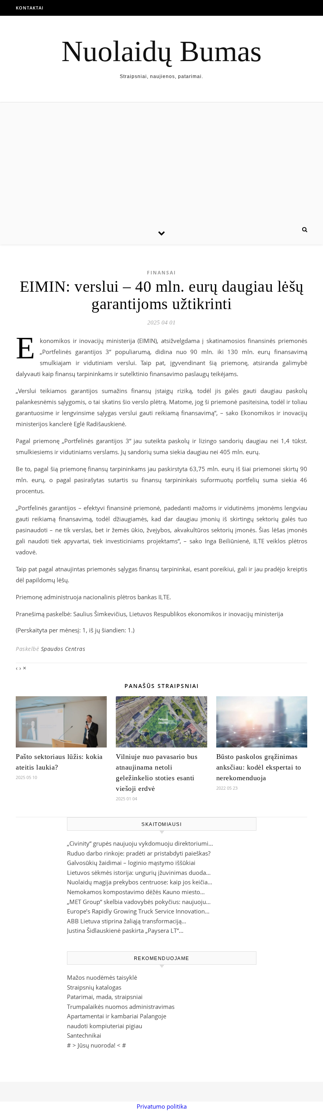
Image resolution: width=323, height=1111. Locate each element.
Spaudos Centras (63, 648)
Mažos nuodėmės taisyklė (102, 977)
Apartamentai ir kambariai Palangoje (116, 1016)
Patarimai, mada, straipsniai (105, 997)
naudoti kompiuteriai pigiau (104, 1026)
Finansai (161, 272)
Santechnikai (84, 1035)
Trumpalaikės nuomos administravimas (120, 1006)
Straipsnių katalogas (94, 987)
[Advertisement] (161, 161)
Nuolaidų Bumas (161, 51)
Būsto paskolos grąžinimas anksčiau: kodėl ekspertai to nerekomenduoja (258, 767)
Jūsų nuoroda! (96, 1045)
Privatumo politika (162, 1106)
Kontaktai (29, 8)
